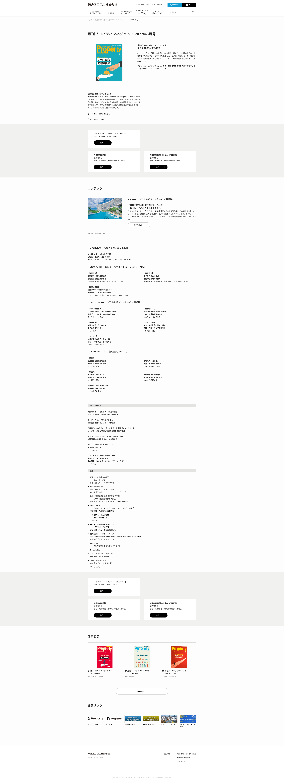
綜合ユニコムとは (143, 5)
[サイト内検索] (193, 12)
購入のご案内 (158, 5)
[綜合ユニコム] (103, 4)
